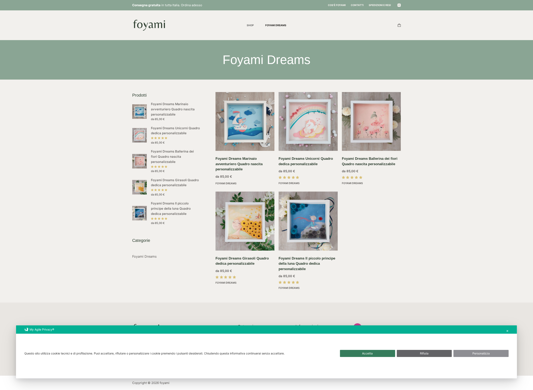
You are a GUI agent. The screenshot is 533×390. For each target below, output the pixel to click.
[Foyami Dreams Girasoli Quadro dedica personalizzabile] (244, 221)
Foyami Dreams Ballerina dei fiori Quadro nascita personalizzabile (172, 156)
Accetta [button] (367, 353)
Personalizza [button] (481, 353)
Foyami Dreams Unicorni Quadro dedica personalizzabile (175, 130)
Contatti (357, 5)
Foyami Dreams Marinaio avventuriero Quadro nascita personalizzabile (239, 164)
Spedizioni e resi (380, 5)
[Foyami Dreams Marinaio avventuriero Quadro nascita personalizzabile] (244, 121)
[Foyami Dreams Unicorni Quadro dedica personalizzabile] (308, 121)
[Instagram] (399, 5)
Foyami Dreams (275, 25)
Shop (250, 25)
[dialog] (266, 351)
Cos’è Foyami (337, 5)
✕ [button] (507, 331)
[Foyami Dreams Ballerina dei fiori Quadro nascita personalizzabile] (371, 121)
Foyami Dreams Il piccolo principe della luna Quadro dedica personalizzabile (307, 263)
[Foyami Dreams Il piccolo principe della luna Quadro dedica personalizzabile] (308, 221)
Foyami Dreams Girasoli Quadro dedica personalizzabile (175, 182)
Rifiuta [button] (424, 353)
